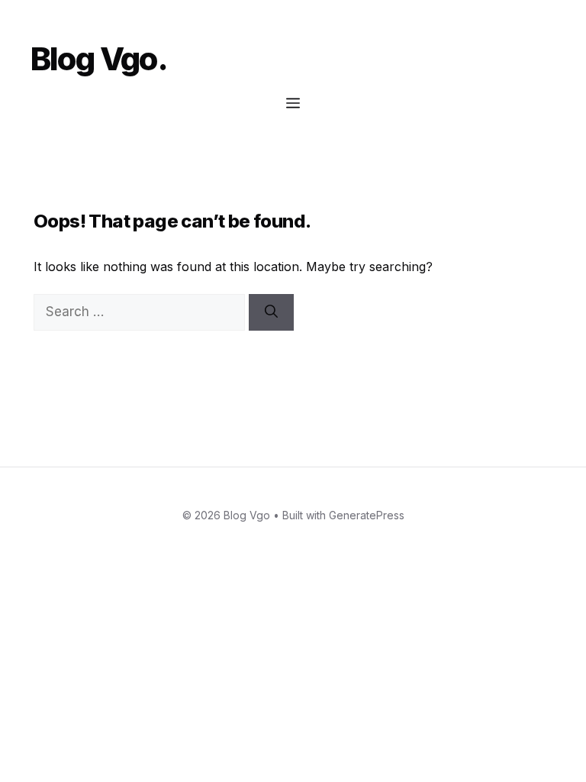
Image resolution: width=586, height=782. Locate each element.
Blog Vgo (94, 58)
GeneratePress (366, 515)
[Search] (271, 312)
